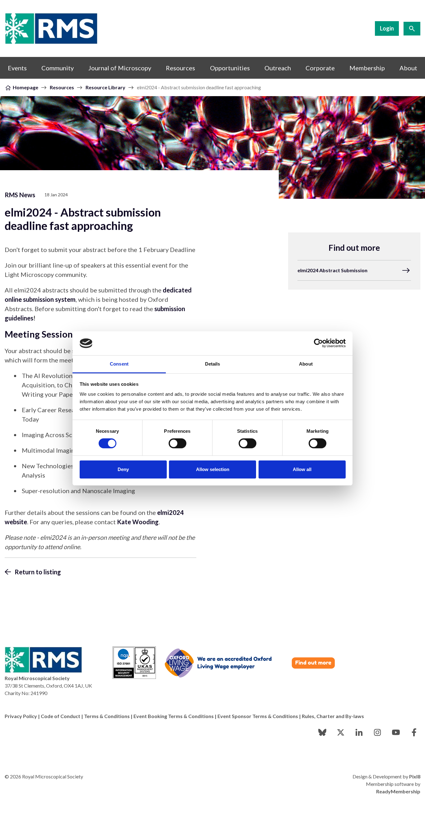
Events (17, 68)
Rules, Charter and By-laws (333, 716)
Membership (367, 68)
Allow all (302, 469)
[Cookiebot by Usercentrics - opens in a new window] (318, 343)
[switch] (177, 443)
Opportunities (230, 68)
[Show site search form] (412, 28)
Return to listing (38, 572)
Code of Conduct (60, 716)
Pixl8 (414, 776)
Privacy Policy (21, 716)
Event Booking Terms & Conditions (173, 716)
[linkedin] (359, 732)
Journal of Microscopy (119, 68)
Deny (123, 469)
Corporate (320, 68)
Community (57, 68)
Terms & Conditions (107, 716)
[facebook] (414, 732)
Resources (180, 68)
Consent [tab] (119, 363)
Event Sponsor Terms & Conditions (257, 716)
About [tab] (306, 363)
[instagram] (377, 732)
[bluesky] (322, 732)
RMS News (20, 194)
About (408, 68)
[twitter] (340, 732)
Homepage (25, 87)
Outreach (277, 68)
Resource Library (105, 87)
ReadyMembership (398, 791)
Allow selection (212, 469)
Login (387, 28)
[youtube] (396, 732)
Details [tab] (212, 363)
